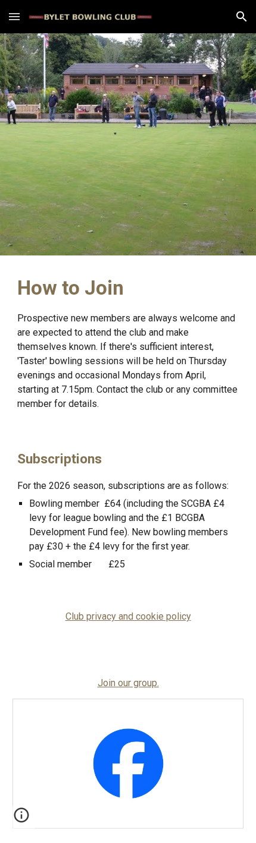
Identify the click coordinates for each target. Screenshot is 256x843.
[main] (128, 343)
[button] (14, 16)
